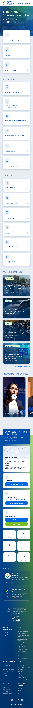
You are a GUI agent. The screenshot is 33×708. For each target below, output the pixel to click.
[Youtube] (22, 700)
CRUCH (19, 691)
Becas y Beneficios (10, 70)
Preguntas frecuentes (11, 218)
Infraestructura (21, 677)
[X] (18, 699)
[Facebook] (9, 700)
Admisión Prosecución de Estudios (15, 135)
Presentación (21, 665)
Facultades (20, 675)
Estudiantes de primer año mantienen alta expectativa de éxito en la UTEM (16, 334)
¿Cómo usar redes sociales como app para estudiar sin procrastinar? (15, 311)
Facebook (24, 549)
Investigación (6, 665)
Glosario (7, 233)
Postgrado (8, 150)
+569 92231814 (17, 524)
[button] (20, 3)
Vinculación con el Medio (8, 672)
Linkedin (23, 560)
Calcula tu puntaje (10, 187)
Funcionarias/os (7, 693)
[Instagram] (12, 700)
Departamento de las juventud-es (18, 590)
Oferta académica (7, 628)
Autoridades (20, 673)
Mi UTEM (20, 704)
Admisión (21, 627)
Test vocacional (9, 202)
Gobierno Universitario (23, 667)
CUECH (19, 688)
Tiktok (9, 537)
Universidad (22, 662)
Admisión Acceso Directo (12, 105)
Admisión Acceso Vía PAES (12, 92)
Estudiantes (6, 687)
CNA (18, 693)
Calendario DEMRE (10, 261)
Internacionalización (8, 669)
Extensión (5, 667)
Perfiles (6, 683)
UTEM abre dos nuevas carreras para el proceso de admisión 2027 (15, 356)
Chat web (17, 520)
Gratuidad (8, 55)
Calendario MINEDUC (11, 246)
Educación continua (10, 165)
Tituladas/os (6, 689)
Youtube (9, 549)
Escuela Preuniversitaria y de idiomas (20, 574)
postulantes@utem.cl (16, 503)
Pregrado (5, 632)
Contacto (14, 704)
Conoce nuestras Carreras (12, 40)
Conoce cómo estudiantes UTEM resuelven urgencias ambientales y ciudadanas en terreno (15, 287)
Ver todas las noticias (22, 366)
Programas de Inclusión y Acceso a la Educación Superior (15, 121)
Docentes (5, 691)
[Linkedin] (15, 700)
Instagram (24, 537)
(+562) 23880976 (17, 484)
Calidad (5, 675)
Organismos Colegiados (20, 670)
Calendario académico (23, 680)
